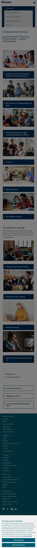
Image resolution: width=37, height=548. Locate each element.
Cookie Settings (18, 540)
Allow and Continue (18, 545)
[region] (18, 531)
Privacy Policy (27, 536)
